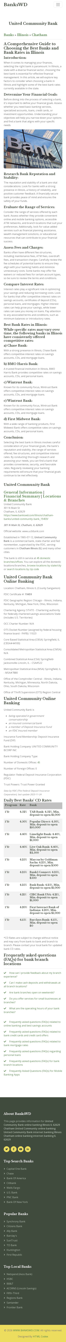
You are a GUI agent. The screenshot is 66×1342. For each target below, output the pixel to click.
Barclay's (12, 1235)
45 (38, 762)
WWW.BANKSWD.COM (26, 1330)
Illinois (23, 35)
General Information (23, 492)
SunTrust (12, 1240)
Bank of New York (17, 1202)
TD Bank (12, 1245)
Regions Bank (15, 1298)
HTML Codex (40, 1336)
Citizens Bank (14, 1226)
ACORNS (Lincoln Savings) (21, 1288)
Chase (10, 1173)
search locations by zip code (23, 569)
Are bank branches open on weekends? (31, 992)
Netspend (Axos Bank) (19, 1274)
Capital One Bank (17, 1168)
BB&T (10, 1283)
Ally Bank (12, 1231)
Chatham (39, 35)
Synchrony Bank (16, 1221)
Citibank (11, 1183)
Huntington (13, 1250)
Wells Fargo (13, 1187)
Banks (9, 35)
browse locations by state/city (44, 565)
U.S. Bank (12, 1192)
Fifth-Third (13, 1293)
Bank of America (16, 1178)
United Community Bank (33, 23)
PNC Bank (12, 1197)
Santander (13, 1302)
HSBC (10, 1279)
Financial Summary (22, 496)
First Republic (14, 1254)
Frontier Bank (15, 1307)
